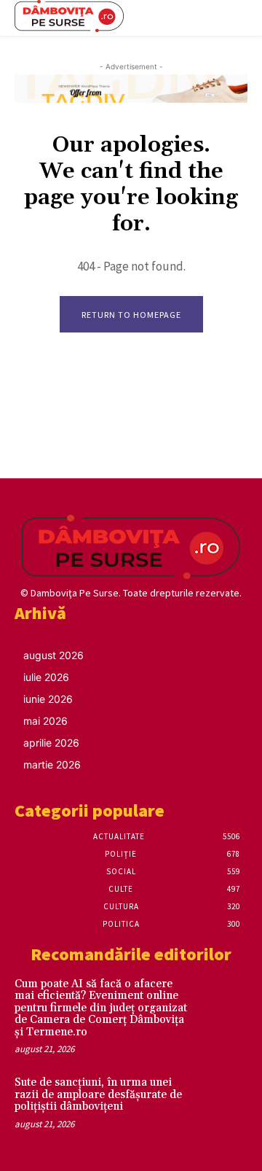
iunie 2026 (48, 699)
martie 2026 (52, 764)
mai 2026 (45, 721)
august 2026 (53, 655)
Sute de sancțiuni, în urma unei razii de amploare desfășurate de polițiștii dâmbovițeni (98, 1094)
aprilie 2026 (51, 742)
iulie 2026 (46, 677)
